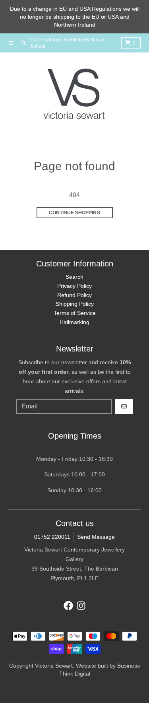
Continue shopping (74, 213)
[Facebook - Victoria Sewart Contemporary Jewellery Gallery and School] (68, 605)
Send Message (96, 537)
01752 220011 (52, 537)
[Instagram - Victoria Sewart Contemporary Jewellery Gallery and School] (81, 605)
